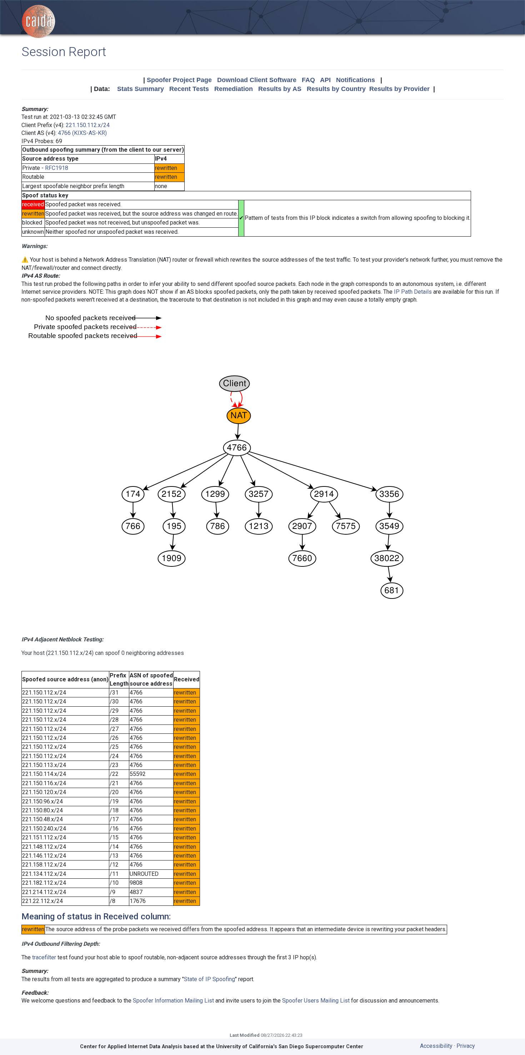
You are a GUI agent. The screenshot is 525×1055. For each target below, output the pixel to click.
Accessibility (436, 1046)
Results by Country (336, 88)
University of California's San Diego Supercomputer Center (289, 1047)
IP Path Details (413, 291)
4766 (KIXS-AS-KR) (82, 133)
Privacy (465, 1046)
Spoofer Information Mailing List (173, 1000)
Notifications (355, 80)
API (325, 80)
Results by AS (279, 88)
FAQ (308, 80)
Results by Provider (399, 88)
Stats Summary (140, 88)
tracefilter (44, 957)
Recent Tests (189, 88)
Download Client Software (256, 80)
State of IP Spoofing (209, 979)
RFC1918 (56, 168)
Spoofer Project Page (179, 80)
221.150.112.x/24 (88, 125)
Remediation (233, 88)
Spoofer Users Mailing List (316, 1000)
